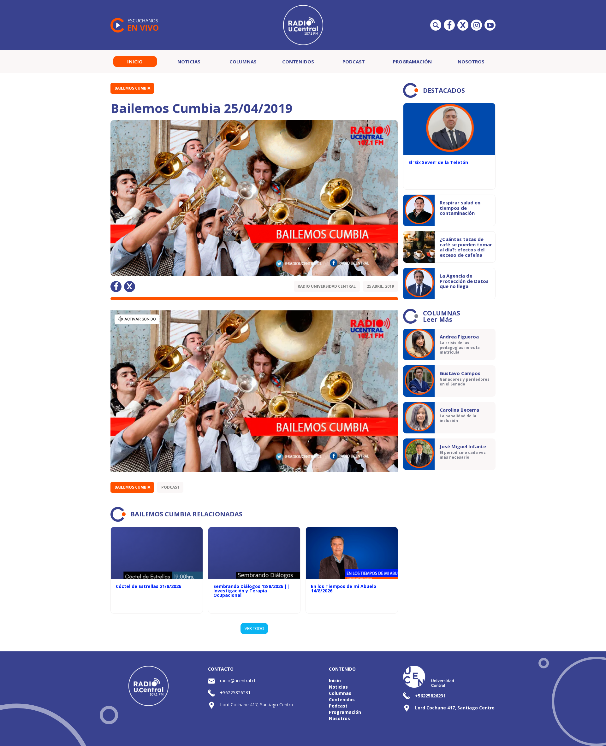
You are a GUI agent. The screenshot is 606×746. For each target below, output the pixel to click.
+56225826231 (235, 693)
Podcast (353, 61)
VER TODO (254, 628)
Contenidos (298, 61)
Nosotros (471, 61)
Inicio (135, 61)
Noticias (188, 61)
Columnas (243, 61)
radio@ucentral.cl (237, 681)
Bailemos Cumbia (132, 88)
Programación (412, 61)
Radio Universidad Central (327, 286)
